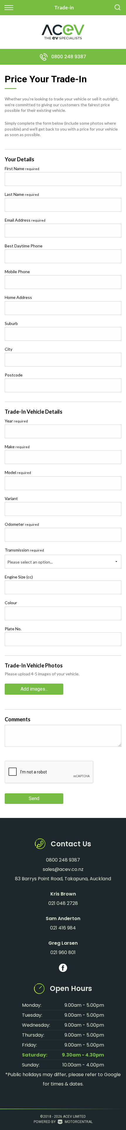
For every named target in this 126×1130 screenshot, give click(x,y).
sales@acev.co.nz (63, 869)
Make (17, 446)
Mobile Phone (17, 271)
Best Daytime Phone (23, 245)
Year (16, 420)
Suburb (11, 323)
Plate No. (13, 628)
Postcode (14, 374)
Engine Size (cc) (19, 576)
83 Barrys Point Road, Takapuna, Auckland (63, 878)
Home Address (18, 297)
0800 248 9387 (68, 56)
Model (18, 472)
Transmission (24, 549)
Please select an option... (30, 561)
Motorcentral (79, 1122)
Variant (11, 498)
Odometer (22, 524)
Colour (11, 602)
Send (34, 798)
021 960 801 (63, 952)
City (8, 349)
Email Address (25, 220)
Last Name (22, 194)
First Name (22, 168)
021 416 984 (63, 927)
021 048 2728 (63, 903)
